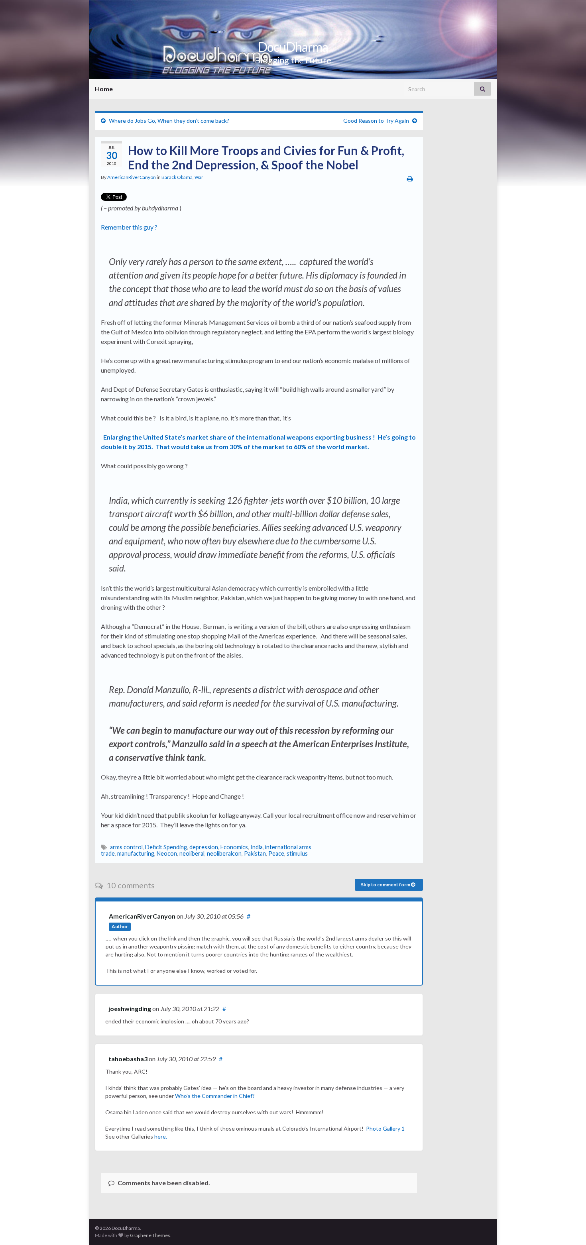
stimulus (297, 853)
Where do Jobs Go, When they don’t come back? (169, 120)
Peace (276, 853)
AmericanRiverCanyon (131, 177)
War (199, 177)
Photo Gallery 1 (385, 1128)
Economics (234, 847)
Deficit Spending (166, 847)
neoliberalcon (224, 853)
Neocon (167, 853)
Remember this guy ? (130, 227)
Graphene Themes (150, 1235)
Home (104, 88)
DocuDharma (293, 47)
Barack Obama (177, 177)
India (256, 847)
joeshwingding (129, 1008)
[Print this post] (410, 178)
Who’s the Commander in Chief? (215, 1095)
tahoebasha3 (127, 1058)
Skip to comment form (386, 885)
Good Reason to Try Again (376, 120)
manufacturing (135, 853)
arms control (126, 847)
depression (203, 847)
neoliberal (192, 853)
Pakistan (255, 853)
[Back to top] (568, 1227)
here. (160, 1136)
